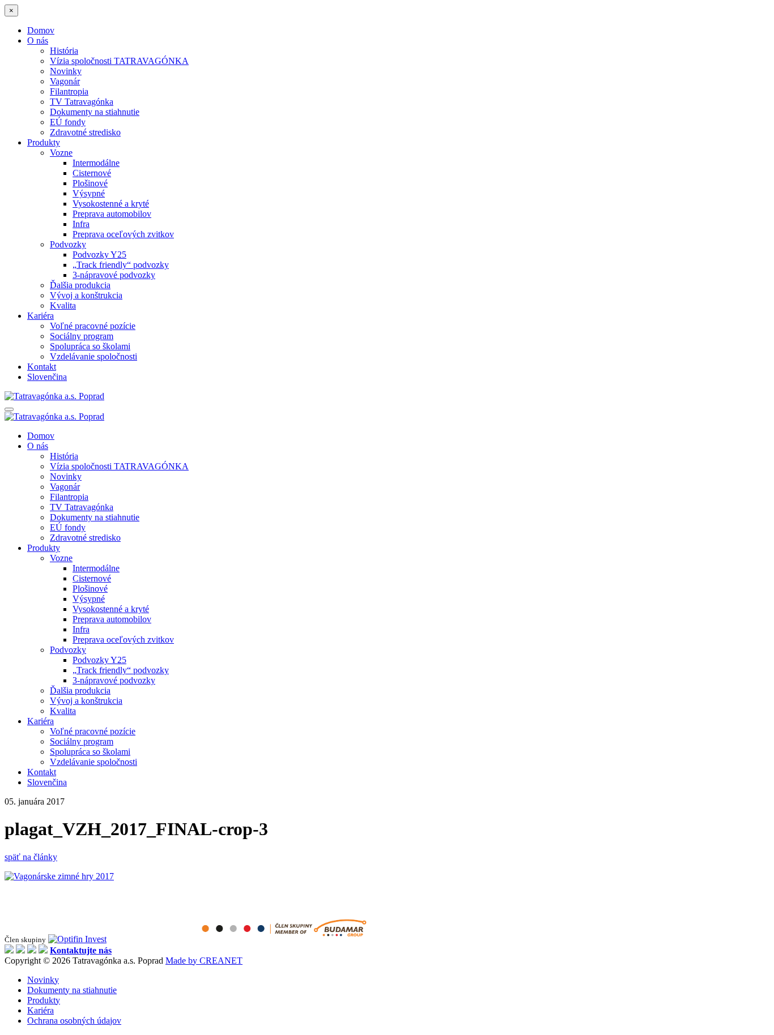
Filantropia (69, 91)
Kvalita (63, 305)
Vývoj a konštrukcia (86, 295)
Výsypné (89, 193)
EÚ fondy (68, 122)
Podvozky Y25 (99, 254)
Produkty (43, 142)
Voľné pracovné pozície (92, 326)
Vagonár (65, 81)
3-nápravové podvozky (114, 275)
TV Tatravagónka (81, 101)
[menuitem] (47, 377)
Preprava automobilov (112, 214)
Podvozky (68, 244)
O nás (37, 40)
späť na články (31, 857)
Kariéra (40, 315)
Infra (81, 224)
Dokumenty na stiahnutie (94, 112)
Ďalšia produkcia (80, 285)
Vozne (61, 152)
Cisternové (92, 173)
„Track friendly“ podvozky (121, 265)
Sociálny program (81, 336)
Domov (40, 30)
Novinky (66, 71)
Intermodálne (96, 163)
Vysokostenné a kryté (111, 203)
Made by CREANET (204, 960)
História (64, 50)
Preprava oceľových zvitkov (123, 234)
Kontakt (41, 366)
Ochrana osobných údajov (74, 1020)
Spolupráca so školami (90, 346)
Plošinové (90, 183)
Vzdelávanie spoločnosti (93, 356)
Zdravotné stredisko (85, 132)
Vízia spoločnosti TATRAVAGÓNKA (119, 61)
